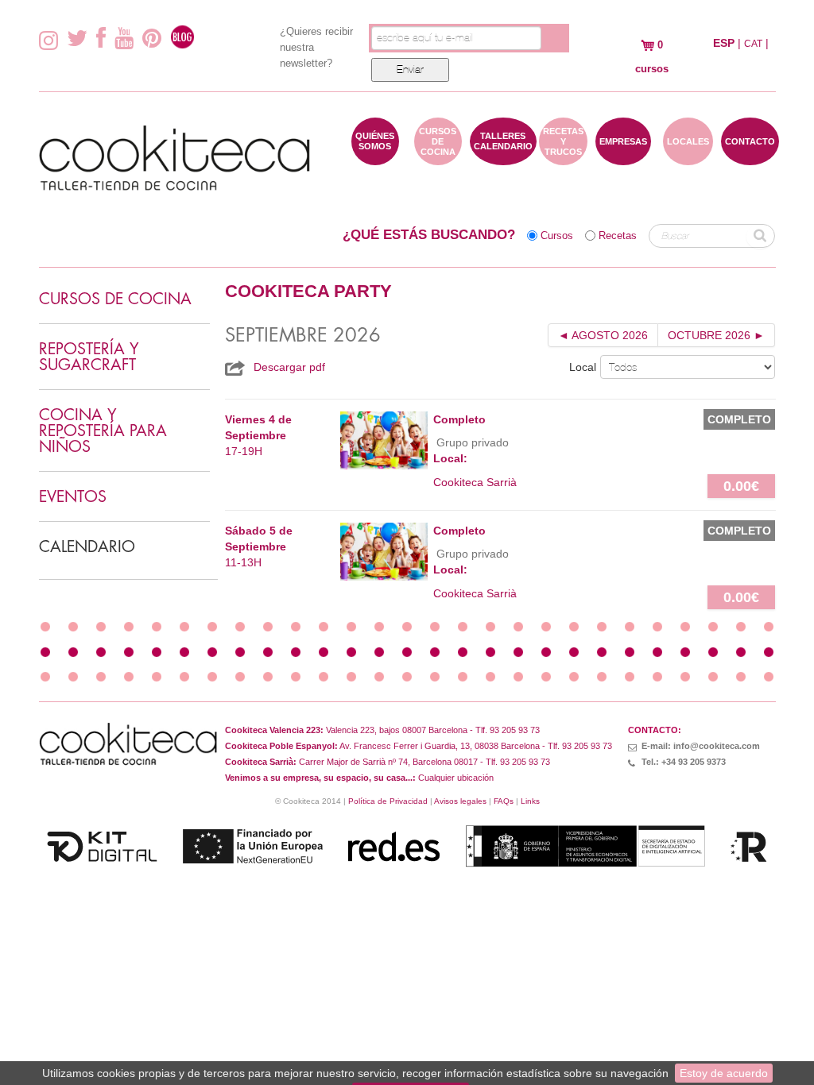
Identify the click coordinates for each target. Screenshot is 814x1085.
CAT (753, 43)
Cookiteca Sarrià (475, 482)
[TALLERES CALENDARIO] (503, 157)
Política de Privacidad (388, 801)
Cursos (557, 235)
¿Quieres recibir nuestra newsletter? (316, 47)
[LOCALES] (688, 157)
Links (530, 801)
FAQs (504, 801)
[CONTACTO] (750, 157)
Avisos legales (460, 801)
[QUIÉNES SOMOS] (375, 157)
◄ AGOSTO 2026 (603, 335)
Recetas (618, 235)
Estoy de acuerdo (724, 1073)
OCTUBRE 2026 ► (716, 335)
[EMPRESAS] (623, 157)
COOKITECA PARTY (308, 291)
